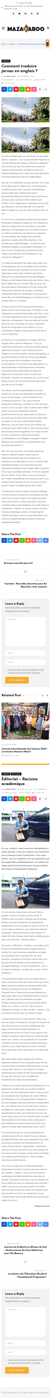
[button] (42, 695)
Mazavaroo (44, 1392)
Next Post (39, 580)
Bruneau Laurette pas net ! (18, 563)
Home (3, 44)
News (14, 744)
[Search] (48, 28)
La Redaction (10, 76)
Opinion (12, 44)
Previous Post (13, 560)
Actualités (6, 744)
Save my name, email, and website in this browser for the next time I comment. (26, 671)
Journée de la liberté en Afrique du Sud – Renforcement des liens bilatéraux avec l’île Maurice (25, 1250)
